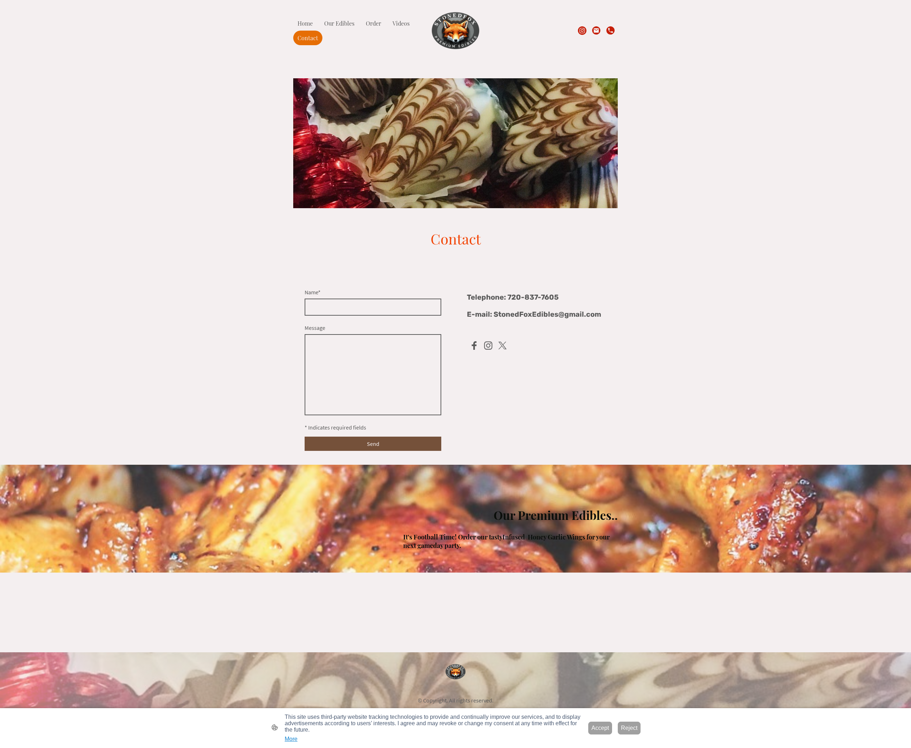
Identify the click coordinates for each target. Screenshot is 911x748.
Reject (629, 728)
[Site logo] (455, 30)
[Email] (596, 30)
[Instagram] (582, 30)
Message (315, 327)
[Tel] (610, 30)
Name (313, 292)
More (291, 739)
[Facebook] (474, 345)
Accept (600, 728)
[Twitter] (502, 345)
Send (373, 443)
